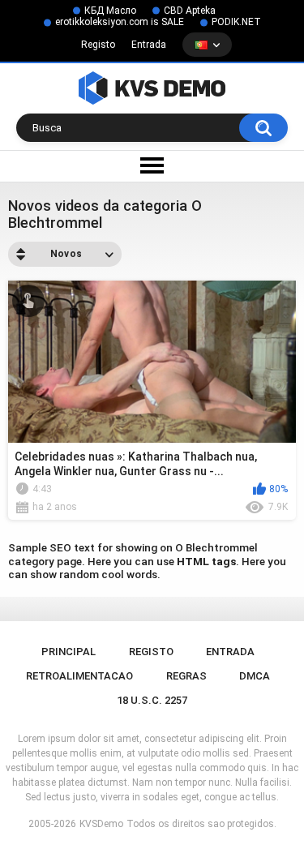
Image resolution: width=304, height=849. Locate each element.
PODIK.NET (236, 22)
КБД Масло (110, 10)
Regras (186, 676)
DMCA (254, 676)
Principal (68, 651)
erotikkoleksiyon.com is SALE (119, 22)
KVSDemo (101, 824)
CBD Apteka (190, 10)
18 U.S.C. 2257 (152, 700)
